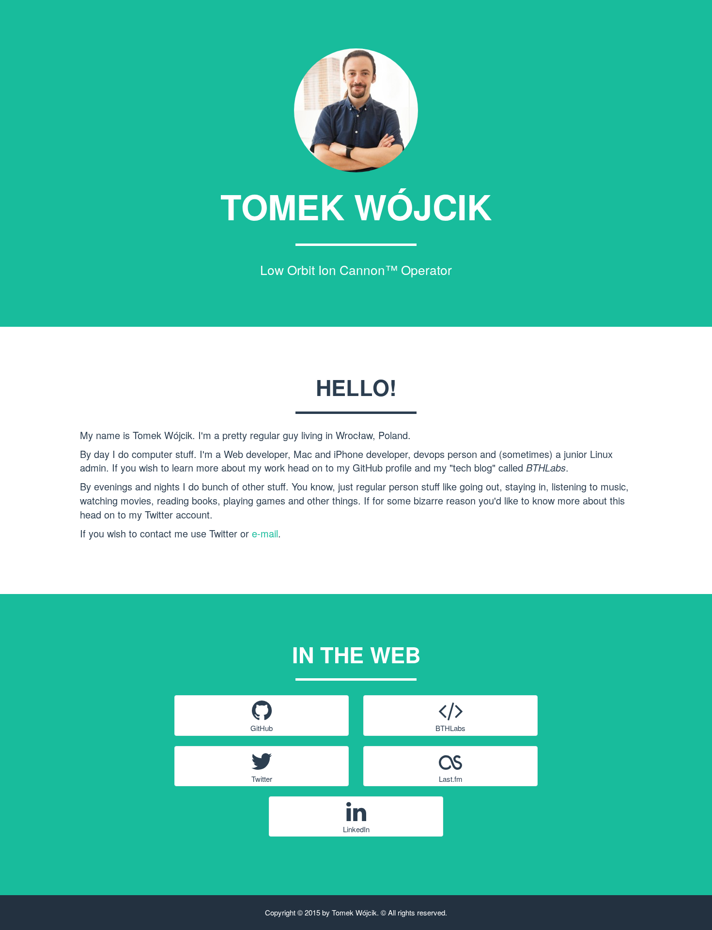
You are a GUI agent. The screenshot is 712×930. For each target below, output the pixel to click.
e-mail (265, 533)
